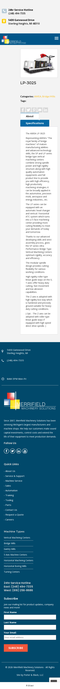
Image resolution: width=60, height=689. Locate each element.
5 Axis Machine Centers (15, 554)
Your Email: (10, 632)
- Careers (9, 519)
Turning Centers (12, 571)
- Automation (11, 490)
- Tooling (8, 500)
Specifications (35, 123)
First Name (10, 612)
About (30, 116)
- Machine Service (13, 480)
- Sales (7, 485)
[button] (30, 685)
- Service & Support (14, 475)
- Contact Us (10, 509)
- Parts (7, 504)
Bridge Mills (9, 543)
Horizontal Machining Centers (18, 560)
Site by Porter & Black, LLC (30, 674)
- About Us (9, 471)
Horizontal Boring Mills (15, 566)
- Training (9, 495)
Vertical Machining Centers (17, 537)
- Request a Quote (14, 514)
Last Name (10, 622)
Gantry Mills (10, 549)
